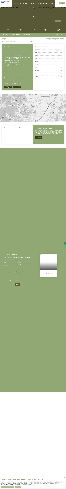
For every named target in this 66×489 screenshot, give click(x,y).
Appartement (7, 41)
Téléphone (19, 262)
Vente (3, 41)
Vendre (21, 3)
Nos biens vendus (36, 3)
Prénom (5, 259)
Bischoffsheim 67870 (12, 41)
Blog (46, 3)
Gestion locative (26, 3)
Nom (18, 259)
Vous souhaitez (19, 264)
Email (5, 262)
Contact (51, 3)
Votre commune (6, 265)
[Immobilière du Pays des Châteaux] (6, 3)
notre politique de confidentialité (25, 484)
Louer (18, 3)
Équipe (48, 3)
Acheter (14, 3)
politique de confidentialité (14, 280)
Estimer (30, 3)
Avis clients (42, 3)
